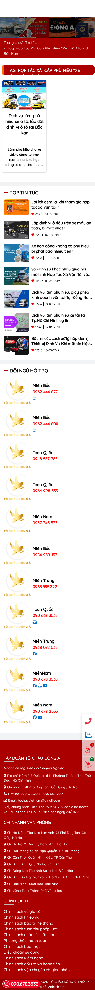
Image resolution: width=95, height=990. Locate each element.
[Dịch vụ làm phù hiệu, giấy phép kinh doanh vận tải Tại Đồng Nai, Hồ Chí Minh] (16, 298)
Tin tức (31, 42)
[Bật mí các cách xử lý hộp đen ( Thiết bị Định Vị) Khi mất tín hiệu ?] (16, 344)
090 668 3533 (45, 615)
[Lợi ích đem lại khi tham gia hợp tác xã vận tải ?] (16, 206)
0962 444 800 (45, 423)
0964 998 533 (45, 490)
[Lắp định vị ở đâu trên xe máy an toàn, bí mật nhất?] (16, 229)
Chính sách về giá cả (22, 911)
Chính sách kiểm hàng (23, 958)
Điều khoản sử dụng (21, 952)
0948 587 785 (45, 458)
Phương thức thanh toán (25, 940)
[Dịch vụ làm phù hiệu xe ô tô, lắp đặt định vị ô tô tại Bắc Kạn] (24, 94)
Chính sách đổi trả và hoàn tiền (32, 963)
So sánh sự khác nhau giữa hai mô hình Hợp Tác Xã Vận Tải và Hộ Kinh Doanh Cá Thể (59, 274)
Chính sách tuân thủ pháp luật (31, 928)
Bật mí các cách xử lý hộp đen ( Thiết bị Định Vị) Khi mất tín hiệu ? (60, 343)
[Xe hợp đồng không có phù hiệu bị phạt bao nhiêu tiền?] (16, 252)
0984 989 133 (45, 554)
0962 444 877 (45, 391)
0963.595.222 (45, 586)
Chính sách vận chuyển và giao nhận (37, 969)
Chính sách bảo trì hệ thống (28, 923)
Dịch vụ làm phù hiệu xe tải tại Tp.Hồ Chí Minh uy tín (58, 318)
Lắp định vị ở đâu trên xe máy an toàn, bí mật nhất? (61, 226)
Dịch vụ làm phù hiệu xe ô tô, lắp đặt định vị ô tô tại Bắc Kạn (24, 124)
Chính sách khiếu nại (22, 917)
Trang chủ (12, 42)
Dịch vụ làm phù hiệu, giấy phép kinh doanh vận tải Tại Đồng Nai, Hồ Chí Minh (61, 297)
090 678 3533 (45, 679)
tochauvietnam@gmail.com (39, 800)
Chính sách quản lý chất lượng (31, 934)
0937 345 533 (45, 522)
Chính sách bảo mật (22, 946)
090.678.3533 (30, 794)
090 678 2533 (45, 711)
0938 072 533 (45, 647)
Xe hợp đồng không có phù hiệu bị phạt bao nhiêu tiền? (60, 249)
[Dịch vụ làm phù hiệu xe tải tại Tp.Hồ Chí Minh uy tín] (16, 321)
